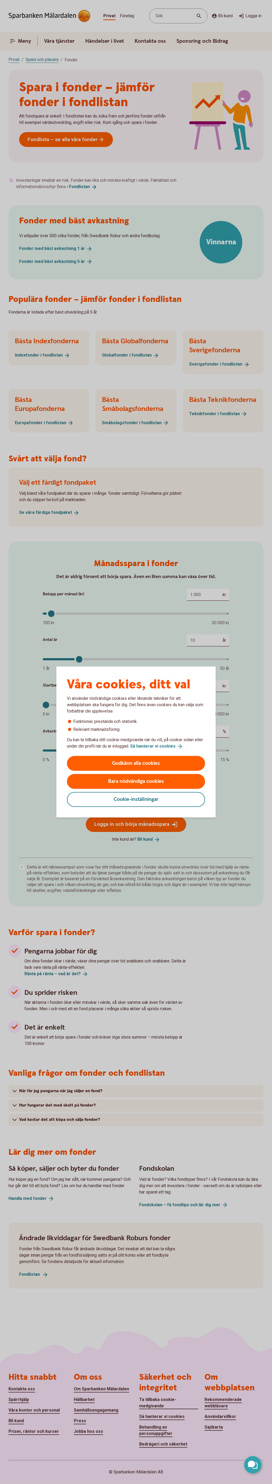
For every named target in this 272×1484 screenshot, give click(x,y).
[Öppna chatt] (252, 1464)
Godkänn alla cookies (136, 763)
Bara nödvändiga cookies (136, 781)
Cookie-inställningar (136, 799)
